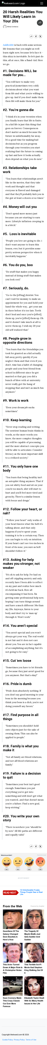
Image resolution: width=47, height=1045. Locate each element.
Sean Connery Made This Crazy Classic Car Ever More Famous (12, 1002)
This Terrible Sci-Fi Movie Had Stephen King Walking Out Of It (33, 968)
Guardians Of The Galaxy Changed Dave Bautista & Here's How (11, 935)
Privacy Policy (19, 1040)
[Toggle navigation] (41, 3)
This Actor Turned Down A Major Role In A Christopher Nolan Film (13, 968)
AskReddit (8, 44)
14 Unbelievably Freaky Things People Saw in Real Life (31, 892)
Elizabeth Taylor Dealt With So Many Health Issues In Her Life (34, 1000)
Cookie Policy (7, 1040)
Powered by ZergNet (37, 906)
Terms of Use (31, 1040)
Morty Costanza (12, 27)
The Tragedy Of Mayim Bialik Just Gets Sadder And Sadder (32, 935)
